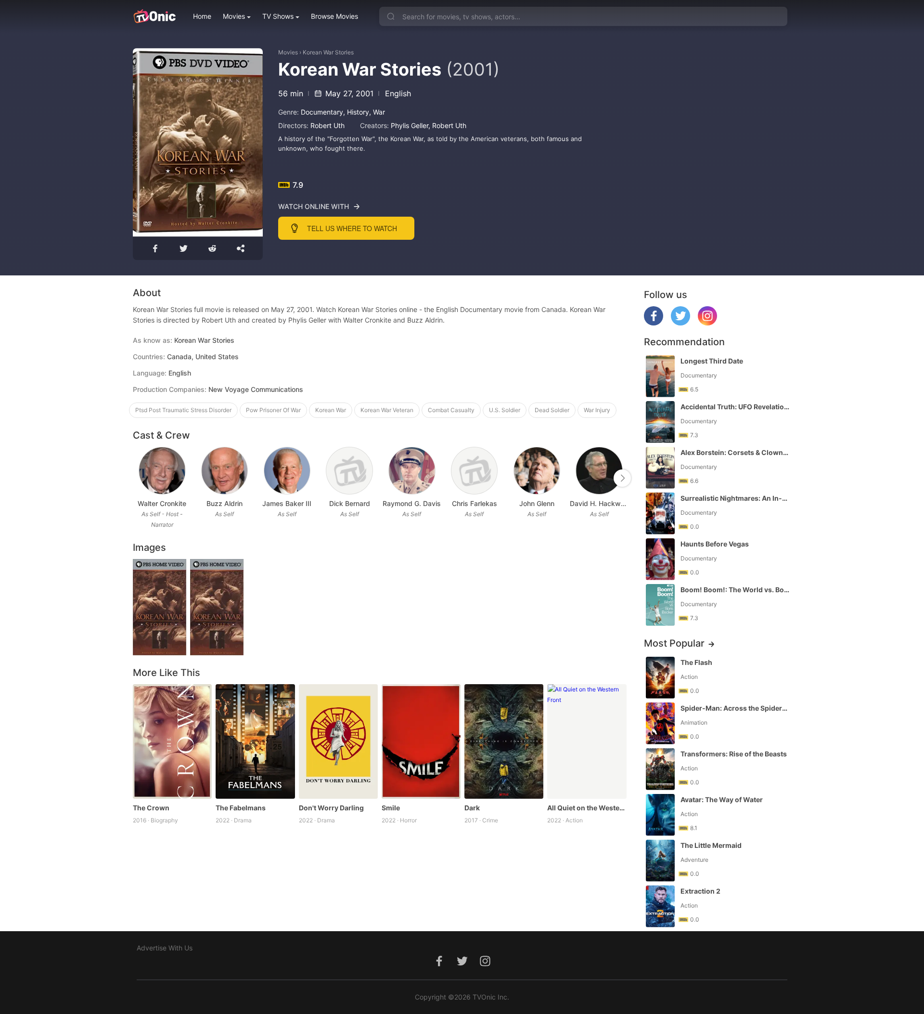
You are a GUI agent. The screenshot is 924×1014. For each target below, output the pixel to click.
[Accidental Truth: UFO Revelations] (660, 422)
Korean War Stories (328, 52)
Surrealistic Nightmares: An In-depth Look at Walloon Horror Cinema (734, 498)
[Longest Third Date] (660, 376)
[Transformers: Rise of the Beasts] (660, 769)
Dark (472, 808)
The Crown (151, 808)
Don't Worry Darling (331, 808)
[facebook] (653, 323)
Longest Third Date (711, 361)
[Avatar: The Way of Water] (660, 815)
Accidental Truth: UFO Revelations (734, 407)
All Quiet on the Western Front (586, 808)
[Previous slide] (139, 478)
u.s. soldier (504, 410)
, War (377, 112)
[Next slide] (622, 478)
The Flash (696, 662)
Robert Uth (327, 125)
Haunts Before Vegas (714, 544)
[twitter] (680, 323)
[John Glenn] (536, 470)
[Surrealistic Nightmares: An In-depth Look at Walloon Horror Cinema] (660, 513)
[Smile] (421, 741)
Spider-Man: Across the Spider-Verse (734, 708)
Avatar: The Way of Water (721, 799)
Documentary (322, 112)
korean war (330, 410)
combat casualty (451, 410)
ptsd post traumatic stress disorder (183, 410)
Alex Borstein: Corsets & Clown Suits (734, 452)
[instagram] (707, 323)
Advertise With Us (164, 948)
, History (356, 112)
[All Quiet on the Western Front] (586, 741)
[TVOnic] (154, 16)
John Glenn (536, 503)
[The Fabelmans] (255, 741)
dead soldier (552, 410)
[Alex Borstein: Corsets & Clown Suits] (660, 468)
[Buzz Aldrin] (224, 470)
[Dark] (503, 741)
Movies (234, 16)
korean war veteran (386, 410)
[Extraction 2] (660, 906)
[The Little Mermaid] (660, 861)
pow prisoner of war (273, 410)
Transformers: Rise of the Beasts (733, 754)
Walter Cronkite (162, 503)
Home (202, 16)
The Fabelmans (241, 808)
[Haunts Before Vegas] (660, 559)
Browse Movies (334, 16)
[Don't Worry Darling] (338, 741)
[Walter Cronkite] (162, 470)
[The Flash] (660, 678)
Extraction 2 (700, 891)
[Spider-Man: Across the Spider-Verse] (660, 723)
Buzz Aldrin (224, 503)
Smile (391, 808)
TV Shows (278, 16)
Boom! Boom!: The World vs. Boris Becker (734, 589)
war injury (597, 410)
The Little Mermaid (711, 845)
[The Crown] (172, 741)
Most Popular (674, 643)
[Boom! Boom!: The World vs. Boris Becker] (660, 605)
